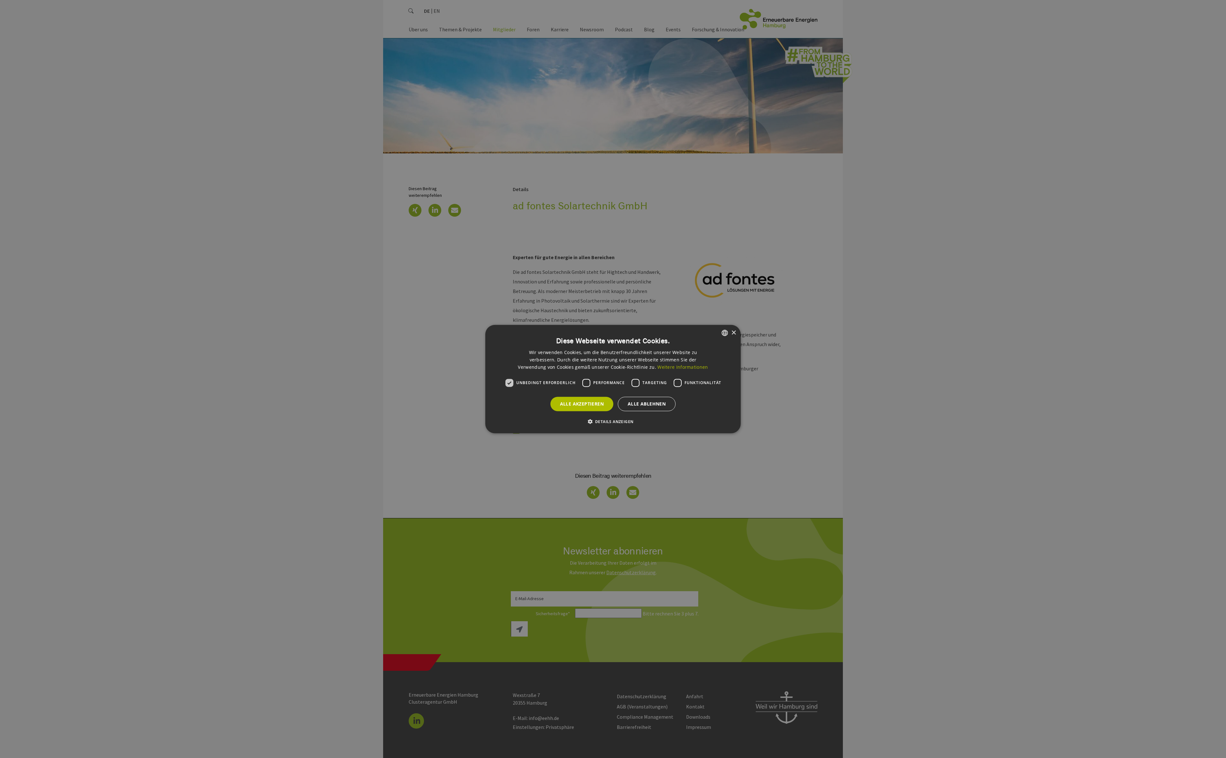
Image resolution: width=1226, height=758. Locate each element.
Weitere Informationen (682, 367)
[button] (613, 421)
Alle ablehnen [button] (647, 404)
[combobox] (725, 333)
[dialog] (613, 379)
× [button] (733, 332)
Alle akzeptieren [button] (582, 404)
